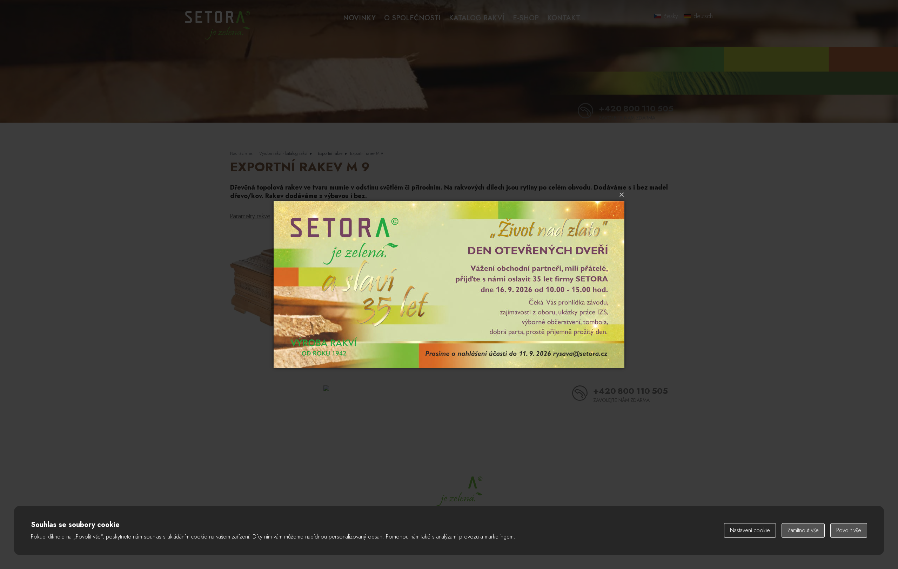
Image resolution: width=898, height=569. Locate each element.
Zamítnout (803, 530)
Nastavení (750, 530)
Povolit (848, 530)
